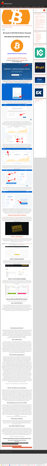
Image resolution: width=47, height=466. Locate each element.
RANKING (39, 6)
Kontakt (42, 6)
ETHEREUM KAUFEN (14, 6)
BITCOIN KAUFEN (8, 6)
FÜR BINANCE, (20, 243)
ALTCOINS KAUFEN (20, 6)
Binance (4, 217)
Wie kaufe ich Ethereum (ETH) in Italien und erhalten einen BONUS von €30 (22, 447)
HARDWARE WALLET (27, 6)
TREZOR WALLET (38, 41)
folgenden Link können (27, 81)
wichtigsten (10, 217)
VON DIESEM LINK (27, 243)
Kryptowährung (17, 217)
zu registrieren (11, 81)
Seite (11, 238)
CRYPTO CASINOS (34, 6)
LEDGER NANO (38, 39)
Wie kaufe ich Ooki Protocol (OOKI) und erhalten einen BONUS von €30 (40, 27)
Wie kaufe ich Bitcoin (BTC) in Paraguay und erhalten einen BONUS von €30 (12, 446)
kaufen (17, 80)
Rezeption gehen (16, 238)
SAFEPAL (37, 40)
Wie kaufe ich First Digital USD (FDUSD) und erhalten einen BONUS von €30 (40, 17)
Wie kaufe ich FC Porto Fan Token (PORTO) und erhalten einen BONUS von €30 (40, 24)
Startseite (3, 6)
